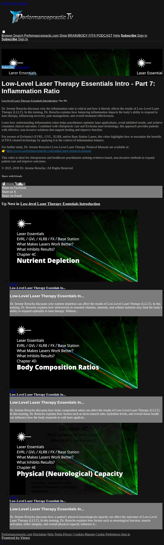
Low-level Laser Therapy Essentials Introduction (30, 100)
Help (116, 35)
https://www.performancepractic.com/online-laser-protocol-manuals (48, 151)
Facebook (8, 184)
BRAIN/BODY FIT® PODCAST (90, 35)
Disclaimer (40, 534)
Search (18, 35)
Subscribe (8, 67)
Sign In (23, 39)
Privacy (68, 534)
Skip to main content (15, 3)
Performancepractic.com (41, 35)
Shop (63, 35)
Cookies (79, 534)
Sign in (142, 35)
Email (21, 184)
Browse (7, 35)
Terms (58, 534)
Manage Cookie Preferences (103, 534)
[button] (3, 31)
